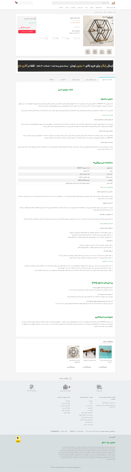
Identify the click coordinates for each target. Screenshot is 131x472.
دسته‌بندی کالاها (110, 7)
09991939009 (73, 431)
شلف (76, 26)
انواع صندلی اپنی (66, 408)
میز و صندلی (80, 7)
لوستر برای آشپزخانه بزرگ (87, 417)
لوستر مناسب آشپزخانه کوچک (86, 415)
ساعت (86, 7)
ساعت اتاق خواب (89, 422)
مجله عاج (61, 7)
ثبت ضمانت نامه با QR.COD (109, 403)
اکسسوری (73, 7)
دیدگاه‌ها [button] (51, 80)
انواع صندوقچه (66, 412)
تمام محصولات (99, 7)
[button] (17, 3)
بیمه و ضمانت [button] (76, 80)
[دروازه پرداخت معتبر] (18, 439)
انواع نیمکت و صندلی (65, 405)
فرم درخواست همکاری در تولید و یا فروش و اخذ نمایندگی (105, 406)
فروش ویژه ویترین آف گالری (86, 420)
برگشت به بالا (64, 378)
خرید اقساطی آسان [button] (91, 80)
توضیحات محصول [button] (107, 80)
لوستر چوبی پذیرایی (88, 424)
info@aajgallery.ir (55, 431)
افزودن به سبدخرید (26, 31)
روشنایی (91, 7)
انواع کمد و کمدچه (66, 403)
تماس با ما (90, 410)
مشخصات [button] (63, 80)
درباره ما (67, 7)
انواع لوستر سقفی (66, 410)
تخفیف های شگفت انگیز (87, 412)
